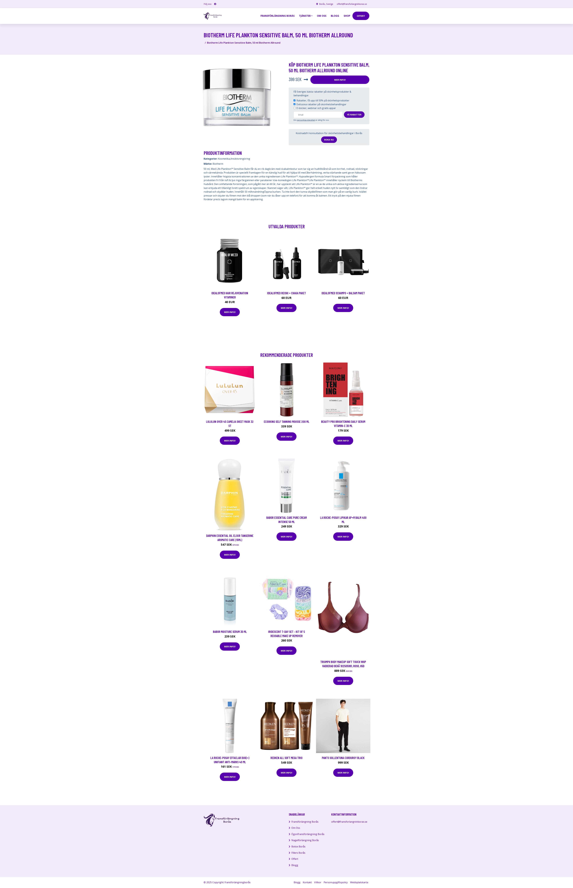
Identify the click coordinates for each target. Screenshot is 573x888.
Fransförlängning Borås (278, 15)
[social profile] (215, 4)
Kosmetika (224, 158)
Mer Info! (340, 79)
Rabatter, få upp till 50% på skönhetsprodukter (322, 100)
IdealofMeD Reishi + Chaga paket (286, 293)
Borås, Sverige (326, 4)
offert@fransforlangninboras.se (352, 4)
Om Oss (295, 827)
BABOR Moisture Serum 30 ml (230, 631)
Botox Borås (298, 846)
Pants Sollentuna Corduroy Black (343, 758)
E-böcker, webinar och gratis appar (316, 108)
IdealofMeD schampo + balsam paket (343, 293)
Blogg (335, 15)
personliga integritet (306, 120)
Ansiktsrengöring (240, 158)
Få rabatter (354, 114)
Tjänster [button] (305, 15)
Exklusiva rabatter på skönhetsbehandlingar (321, 104)
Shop (347, 15)
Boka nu (329, 139)
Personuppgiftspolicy (336, 882)
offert (361, 15)
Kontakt (307, 882)
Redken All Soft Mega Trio (286, 758)
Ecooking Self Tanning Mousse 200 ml (286, 421)
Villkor (317, 882)
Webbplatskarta (359, 882)
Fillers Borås (298, 852)
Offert (294, 859)
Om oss (321, 15)
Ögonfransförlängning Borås (307, 834)
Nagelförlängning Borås (305, 840)
